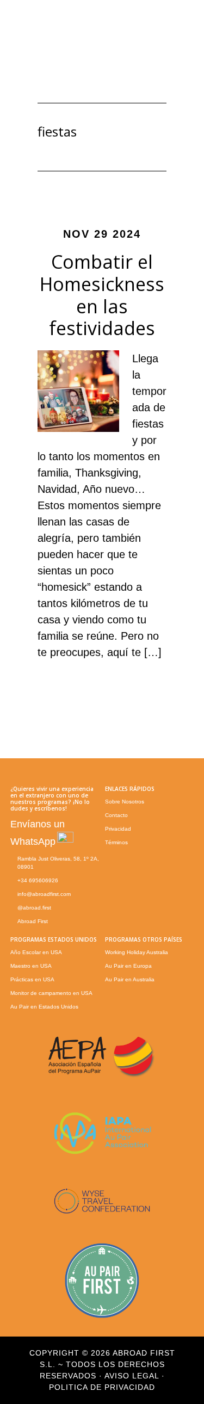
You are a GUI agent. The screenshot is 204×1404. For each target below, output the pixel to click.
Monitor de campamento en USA (51, 993)
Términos (116, 842)
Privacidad (118, 829)
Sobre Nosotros (124, 802)
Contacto (116, 815)
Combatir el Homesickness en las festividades (102, 295)
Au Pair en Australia (129, 979)
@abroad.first (34, 908)
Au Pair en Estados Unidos (44, 1007)
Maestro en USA (31, 966)
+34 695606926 (37, 880)
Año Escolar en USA (36, 952)
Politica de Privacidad (102, 1387)
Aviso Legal (131, 1375)
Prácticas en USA (32, 979)
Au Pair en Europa (128, 966)
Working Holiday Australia (136, 952)
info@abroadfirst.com (44, 894)
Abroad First (32, 921)
